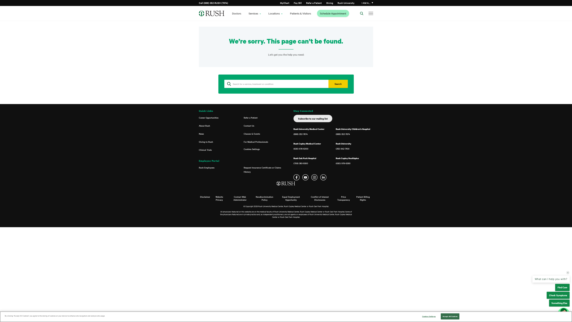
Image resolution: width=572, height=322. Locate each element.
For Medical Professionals (256, 141)
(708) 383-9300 (300, 163)
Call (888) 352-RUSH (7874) (213, 2)
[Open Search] (361, 13)
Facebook (296, 177)
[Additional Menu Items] (371, 13)
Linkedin (323, 177)
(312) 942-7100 (342, 148)
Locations (274, 13)
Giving (329, 2)
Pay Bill (298, 2)
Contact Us (249, 125)
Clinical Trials (205, 149)
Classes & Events (252, 133)
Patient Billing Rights (363, 198)
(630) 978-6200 (300, 148)
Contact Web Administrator (240, 198)
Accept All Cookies (450, 316)
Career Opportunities (209, 117)
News (201, 133)
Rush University (346, 2)
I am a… (366, 2)
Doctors (236, 13)
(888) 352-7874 (300, 134)
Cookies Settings (252, 149)
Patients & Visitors (300, 13)
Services (253, 13)
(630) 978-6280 (343, 163)
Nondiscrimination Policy (264, 198)
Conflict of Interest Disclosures (320, 198)
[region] (286, 316)
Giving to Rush (206, 141)
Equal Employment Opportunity (291, 198)
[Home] (286, 186)
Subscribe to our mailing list (313, 118)
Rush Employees (206, 167)
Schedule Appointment (333, 13)
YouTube (305, 177)
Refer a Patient (314, 2)
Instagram (314, 177)
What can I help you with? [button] (551, 291)
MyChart (284, 2)
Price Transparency (343, 198)
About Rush (204, 125)
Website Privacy (219, 198)
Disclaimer (205, 196)
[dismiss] (568, 285)
